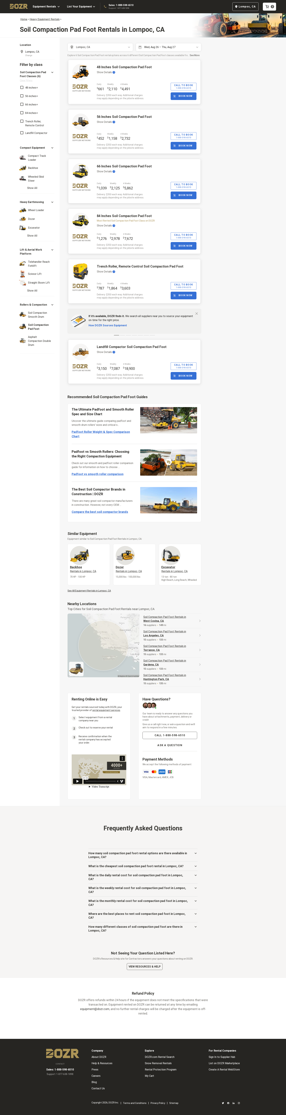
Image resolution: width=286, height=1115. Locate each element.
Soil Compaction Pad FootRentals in (164, 618)
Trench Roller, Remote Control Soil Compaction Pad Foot (140, 266)
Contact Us (98, 1088)
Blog (94, 1082)
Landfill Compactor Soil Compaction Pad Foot (132, 347)
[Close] (196, 313)
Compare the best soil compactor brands (100, 512)
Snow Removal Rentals (158, 1063)
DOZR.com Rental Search (159, 1057)
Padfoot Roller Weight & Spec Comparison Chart (101, 434)
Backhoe (83, 569)
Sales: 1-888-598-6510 (121, 5)
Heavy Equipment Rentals (45, 19)
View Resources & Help (145, 966)
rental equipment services (106, 710)
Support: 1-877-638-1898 (119, 8)
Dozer (129, 569)
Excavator (174, 569)
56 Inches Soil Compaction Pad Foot (124, 117)
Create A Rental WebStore (224, 1069)
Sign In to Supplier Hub (222, 1057)
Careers (96, 1075)
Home (23, 19)
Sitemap (173, 1103)
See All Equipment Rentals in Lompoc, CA (89, 590)
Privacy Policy (158, 1103)
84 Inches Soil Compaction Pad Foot (124, 216)
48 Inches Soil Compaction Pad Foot (124, 67)
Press (95, 1069)
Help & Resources (102, 1063)
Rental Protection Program (160, 1069)
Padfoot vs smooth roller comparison (97, 474)
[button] (37, 76)
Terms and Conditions (134, 1103)
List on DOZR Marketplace (224, 1063)
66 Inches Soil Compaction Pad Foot (124, 166)
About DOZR (99, 1057)
